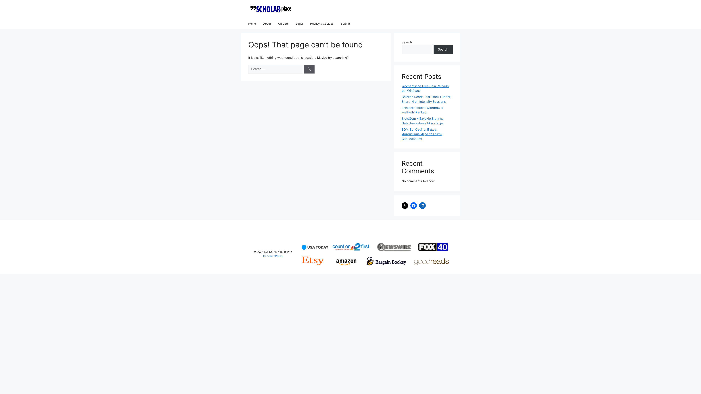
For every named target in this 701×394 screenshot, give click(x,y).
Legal (299, 23)
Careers (283, 23)
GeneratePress (273, 256)
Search (407, 42)
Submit (345, 23)
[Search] (309, 69)
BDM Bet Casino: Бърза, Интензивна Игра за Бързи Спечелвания (422, 134)
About (267, 23)
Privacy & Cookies (322, 23)
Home (252, 23)
